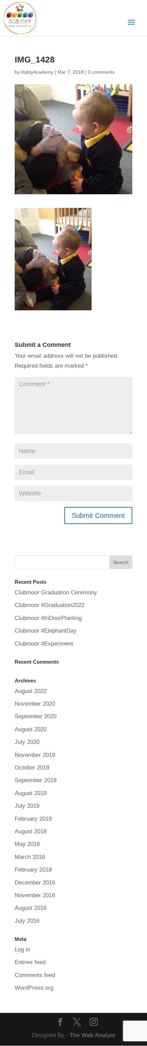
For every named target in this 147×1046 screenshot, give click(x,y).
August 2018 (30, 831)
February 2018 (33, 869)
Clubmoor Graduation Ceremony (56, 592)
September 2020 (35, 716)
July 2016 (27, 921)
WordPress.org (34, 988)
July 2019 (27, 806)
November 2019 (35, 755)
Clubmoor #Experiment (44, 643)
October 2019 (32, 767)
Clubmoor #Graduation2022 (49, 605)
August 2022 (30, 691)
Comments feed (35, 975)
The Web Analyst (92, 1035)
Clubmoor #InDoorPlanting (48, 618)
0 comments (101, 72)
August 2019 (30, 793)
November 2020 (35, 704)
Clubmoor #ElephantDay (46, 630)
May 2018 (27, 844)
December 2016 (35, 882)
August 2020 (30, 729)
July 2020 (27, 742)
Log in (22, 949)
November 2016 (35, 895)
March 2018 (30, 857)
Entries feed (30, 962)
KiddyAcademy (37, 72)
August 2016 (30, 908)
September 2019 (35, 780)
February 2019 (33, 819)
